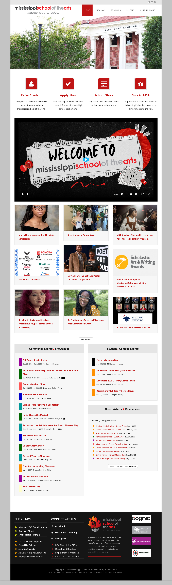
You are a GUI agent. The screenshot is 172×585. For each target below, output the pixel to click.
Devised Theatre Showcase (36, 456)
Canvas (22, 531)
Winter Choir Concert (33, 445)
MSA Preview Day (31, 486)
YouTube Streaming (66, 532)
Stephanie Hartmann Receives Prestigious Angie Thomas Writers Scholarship (36, 324)
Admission (116, 10)
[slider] (69, 194)
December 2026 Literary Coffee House (115, 390)
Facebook (60, 526)
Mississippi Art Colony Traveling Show (112, 444)
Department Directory (65, 549)
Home (87, 10)
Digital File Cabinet (27, 545)
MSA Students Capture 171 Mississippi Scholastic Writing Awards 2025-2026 (132, 283)
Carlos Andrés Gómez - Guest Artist (111, 447)
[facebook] (149, 3)
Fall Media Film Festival (34, 435)
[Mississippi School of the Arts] (41, 10)
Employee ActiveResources (31, 556)
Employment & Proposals (67, 552)
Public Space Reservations (67, 556)
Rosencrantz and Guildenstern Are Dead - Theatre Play (50, 425)
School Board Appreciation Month (133, 327)
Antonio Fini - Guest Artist (107, 440)
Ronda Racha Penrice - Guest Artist (111, 429)
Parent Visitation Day (107, 360)
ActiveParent (24, 552)
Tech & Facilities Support (30, 541)
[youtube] (152, 3)
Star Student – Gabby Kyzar (81, 235)
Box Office (72, 545)
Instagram (60, 538)
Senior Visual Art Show (34, 384)
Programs (100, 10)
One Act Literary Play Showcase (39, 466)
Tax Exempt (120, 572)
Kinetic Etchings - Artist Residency (110, 458)
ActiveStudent (39, 552)
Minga (36, 534)
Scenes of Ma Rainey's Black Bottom (41, 404)
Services (130, 10)
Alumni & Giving (147, 10)
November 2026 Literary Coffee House (115, 380)
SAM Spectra (25, 534)
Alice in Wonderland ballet (36, 476)
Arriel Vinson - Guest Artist (107, 433)
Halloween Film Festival (35, 394)
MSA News (60, 545)
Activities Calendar (27, 549)
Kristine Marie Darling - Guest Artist (111, 426)
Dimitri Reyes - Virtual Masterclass (111, 455)
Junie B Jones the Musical (35, 415)
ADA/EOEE (111, 572)
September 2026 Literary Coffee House (115, 370)
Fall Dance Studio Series (35, 360)
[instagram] (155, 3)
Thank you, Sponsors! (29, 279)
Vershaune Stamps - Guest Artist (110, 436)
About (44, 527)
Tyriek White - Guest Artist (107, 451)
